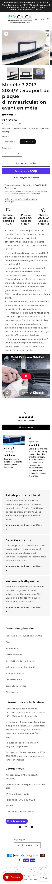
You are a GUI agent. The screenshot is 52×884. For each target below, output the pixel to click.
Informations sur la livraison (20, 661)
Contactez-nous (14, 679)
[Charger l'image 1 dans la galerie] (13, 73)
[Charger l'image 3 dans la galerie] (39, 73)
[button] (3, 19)
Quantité (6, 148)
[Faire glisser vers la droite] (49, 74)
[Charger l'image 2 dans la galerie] (26, 73)
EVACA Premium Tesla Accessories (28, 879)
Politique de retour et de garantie (24, 636)
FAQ (8, 642)
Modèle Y (27, 142)
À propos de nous (15, 673)
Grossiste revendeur (16, 686)
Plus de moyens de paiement (26, 178)
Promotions (12, 648)
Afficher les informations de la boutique (21, 200)
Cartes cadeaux (14, 654)
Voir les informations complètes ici (24, 527)
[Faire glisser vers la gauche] (3, 74)
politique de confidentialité (20, 667)
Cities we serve (14, 692)
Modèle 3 (11, 142)
